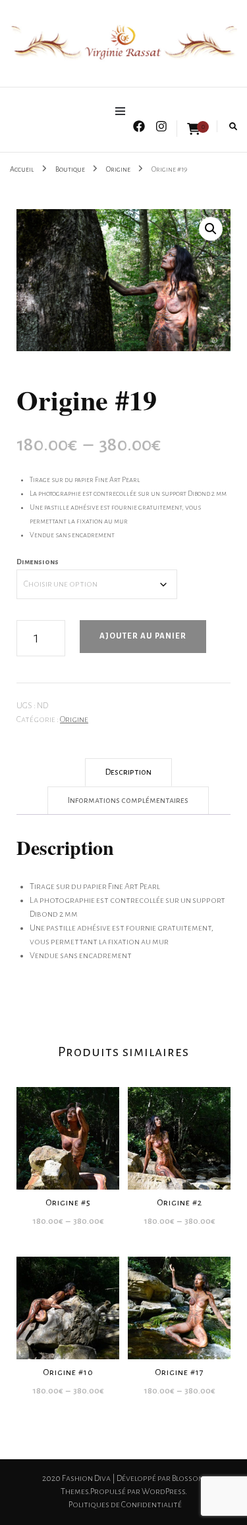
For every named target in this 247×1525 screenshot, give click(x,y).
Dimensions (37, 562)
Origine (74, 719)
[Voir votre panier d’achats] (193, 129)
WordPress (163, 1491)
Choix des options (68, 1128)
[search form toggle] (233, 126)
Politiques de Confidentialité (125, 1504)
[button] (211, 229)
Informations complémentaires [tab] (128, 800)
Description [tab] (128, 772)
